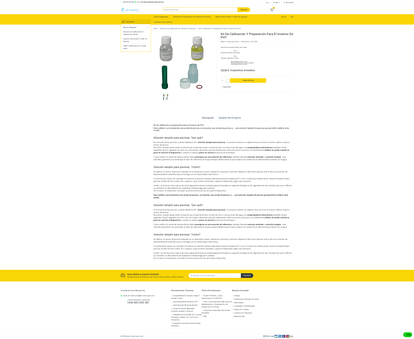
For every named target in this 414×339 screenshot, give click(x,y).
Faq (291, 17)
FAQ (205, 316)
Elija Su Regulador (161, 17)
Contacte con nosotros (133, 290)
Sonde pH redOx (233, 41)
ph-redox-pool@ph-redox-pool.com (152, 2)
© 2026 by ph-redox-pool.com (132, 336)
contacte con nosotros (163, 22)
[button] (407, 334)
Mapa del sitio (239, 316)
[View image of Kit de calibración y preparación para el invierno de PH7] (165, 96)
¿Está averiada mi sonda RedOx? (185, 305)
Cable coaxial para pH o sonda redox (134, 47)
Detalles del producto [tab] (230, 117)
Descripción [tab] (208, 117)
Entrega (237, 295)
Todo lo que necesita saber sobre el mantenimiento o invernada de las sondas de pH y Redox (217, 304)
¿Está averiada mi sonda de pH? (185, 302)
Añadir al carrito (248, 80)
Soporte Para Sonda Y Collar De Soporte (231, 17)
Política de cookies (241, 309)
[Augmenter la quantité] (227, 79)
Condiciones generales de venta (246, 299)
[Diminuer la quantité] (227, 83)
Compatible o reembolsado (244, 306)
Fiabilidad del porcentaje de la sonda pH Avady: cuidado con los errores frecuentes (186, 317)
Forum (283, 17)
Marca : (223, 41)
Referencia (245, 41)
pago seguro (239, 302)
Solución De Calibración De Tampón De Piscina (192, 17)
